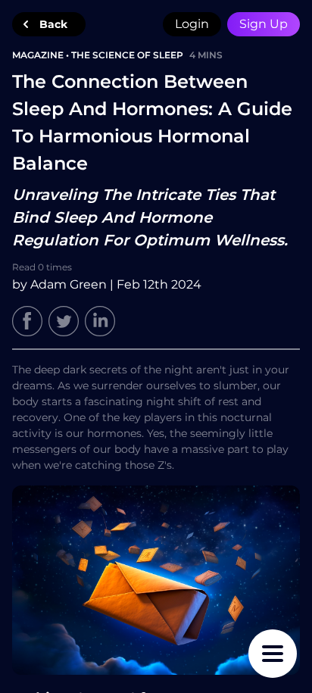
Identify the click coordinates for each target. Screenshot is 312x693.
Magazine (38, 55)
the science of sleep (127, 55)
